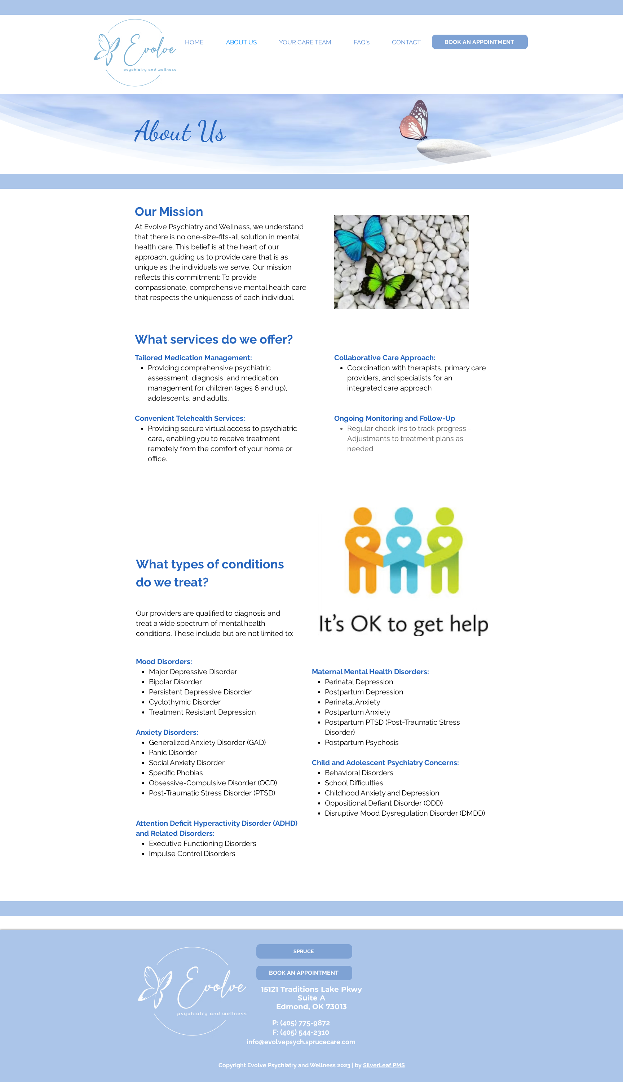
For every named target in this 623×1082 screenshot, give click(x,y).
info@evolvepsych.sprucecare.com (301, 1042)
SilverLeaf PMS (384, 1065)
